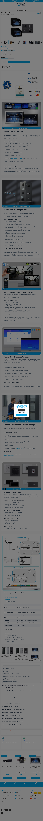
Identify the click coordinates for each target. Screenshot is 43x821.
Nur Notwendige (21, 412)
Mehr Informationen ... (22, 407)
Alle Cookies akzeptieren (21, 415)
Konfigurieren (21, 409)
